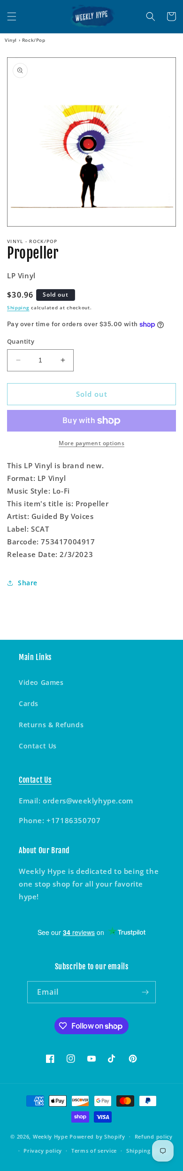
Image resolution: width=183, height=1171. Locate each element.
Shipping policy (147, 1150)
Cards (28, 703)
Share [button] (28, 582)
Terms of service (94, 1150)
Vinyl (11, 40)
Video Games (41, 682)
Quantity (20, 341)
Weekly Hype (50, 1136)
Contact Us (38, 745)
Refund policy (154, 1136)
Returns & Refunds (51, 724)
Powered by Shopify (97, 1136)
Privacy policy (42, 1150)
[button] (11, 16)
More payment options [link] (91, 443)
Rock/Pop (34, 40)
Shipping (18, 307)
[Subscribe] (145, 992)
